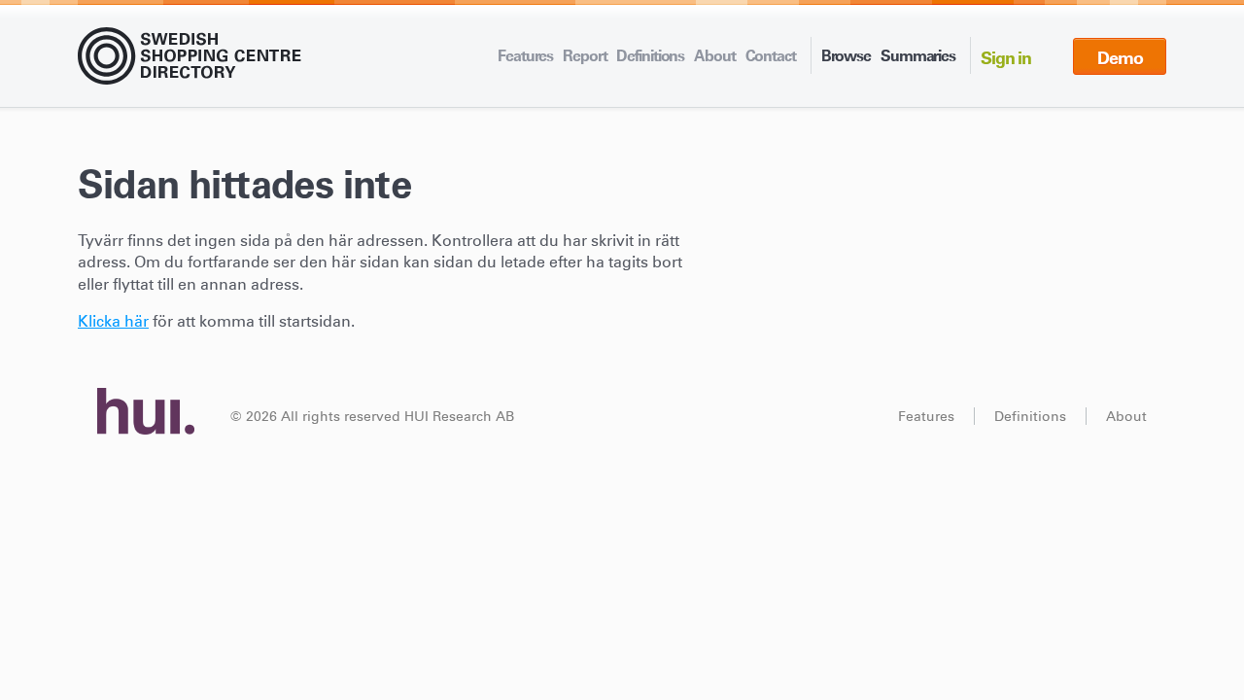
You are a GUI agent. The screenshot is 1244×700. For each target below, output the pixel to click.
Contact (770, 55)
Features (525, 55)
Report (584, 55)
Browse (846, 55)
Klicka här (113, 321)
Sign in (1006, 58)
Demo (1120, 58)
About (714, 55)
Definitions (650, 55)
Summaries (918, 55)
